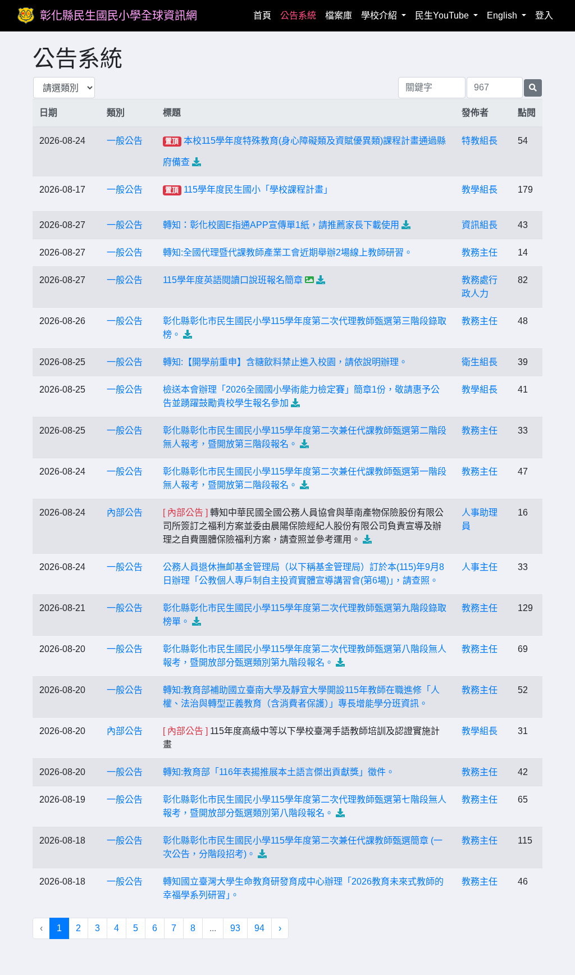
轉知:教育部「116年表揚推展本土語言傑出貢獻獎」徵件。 (279, 772)
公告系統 (298, 15)
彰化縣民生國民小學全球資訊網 (118, 16)
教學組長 (480, 189)
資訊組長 (480, 225)
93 (235, 928)
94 (259, 928)
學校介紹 (380, 15)
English (503, 15)
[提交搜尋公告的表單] (533, 88)
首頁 (264, 15)
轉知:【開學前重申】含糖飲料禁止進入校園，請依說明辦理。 (285, 362)
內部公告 (125, 512)
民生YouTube (443, 15)
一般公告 (125, 140)
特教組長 (480, 140)
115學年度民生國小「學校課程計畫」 (258, 189)
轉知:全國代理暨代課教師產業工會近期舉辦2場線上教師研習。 (288, 252)
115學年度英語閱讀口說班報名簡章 (233, 280)
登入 (544, 15)
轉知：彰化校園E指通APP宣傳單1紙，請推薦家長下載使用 (281, 225)
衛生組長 (480, 362)
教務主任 (480, 252)
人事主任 (480, 567)
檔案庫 (338, 15)
